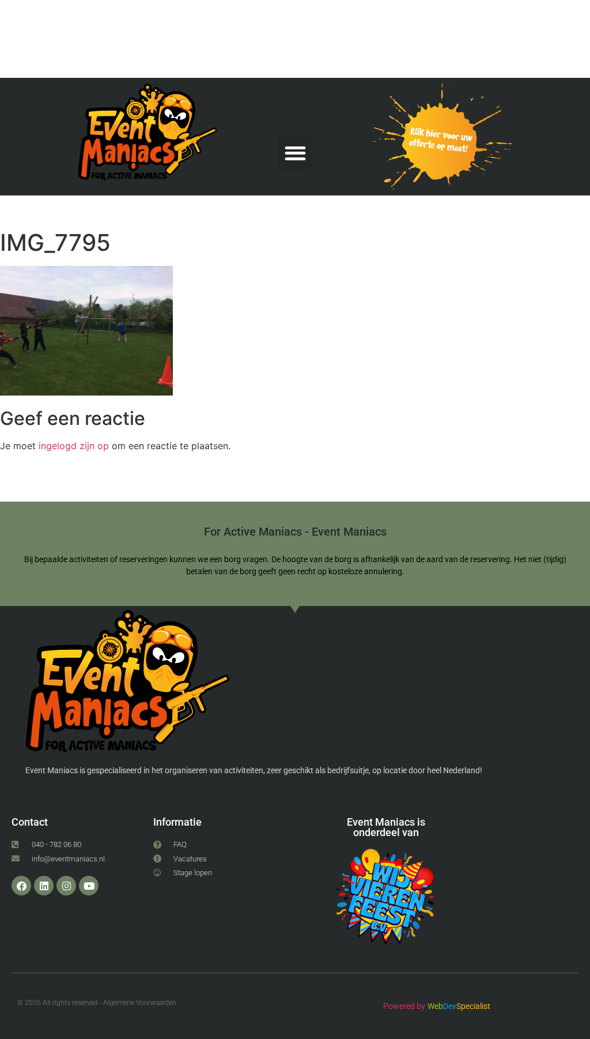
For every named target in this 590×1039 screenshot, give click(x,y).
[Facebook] (21, 885)
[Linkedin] (44, 885)
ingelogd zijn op (74, 445)
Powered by (404, 1006)
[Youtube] (89, 885)
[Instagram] (66, 885)
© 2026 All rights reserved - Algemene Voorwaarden (96, 1003)
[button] (295, 153)
